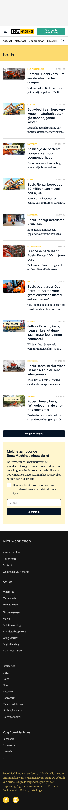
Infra (6, 672)
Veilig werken (10, 638)
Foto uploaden (11, 604)
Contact (7, 565)
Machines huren (12, 650)
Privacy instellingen (31, 790)
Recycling (8, 691)
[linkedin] (16, 800)
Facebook (8, 739)
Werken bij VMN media (16, 571)
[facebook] (6, 800)
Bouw (6, 679)
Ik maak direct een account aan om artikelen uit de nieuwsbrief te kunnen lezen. (35, 489)
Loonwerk (9, 697)
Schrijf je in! (34, 511)
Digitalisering (11, 644)
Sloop (6, 685)
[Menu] (5, 31)
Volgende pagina (34, 433)
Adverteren (9, 558)
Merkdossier (10, 598)
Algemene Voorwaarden (30, 786)
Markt (6, 619)
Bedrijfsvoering (12, 625)
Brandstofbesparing (14, 631)
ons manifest (10, 777)
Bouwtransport (11, 716)
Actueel (8, 582)
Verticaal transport (13, 710)
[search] (62, 41)
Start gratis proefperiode (51, 31)
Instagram (9, 745)
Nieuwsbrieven (17, 541)
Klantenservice (11, 552)
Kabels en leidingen (14, 704)
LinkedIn (8, 751)
